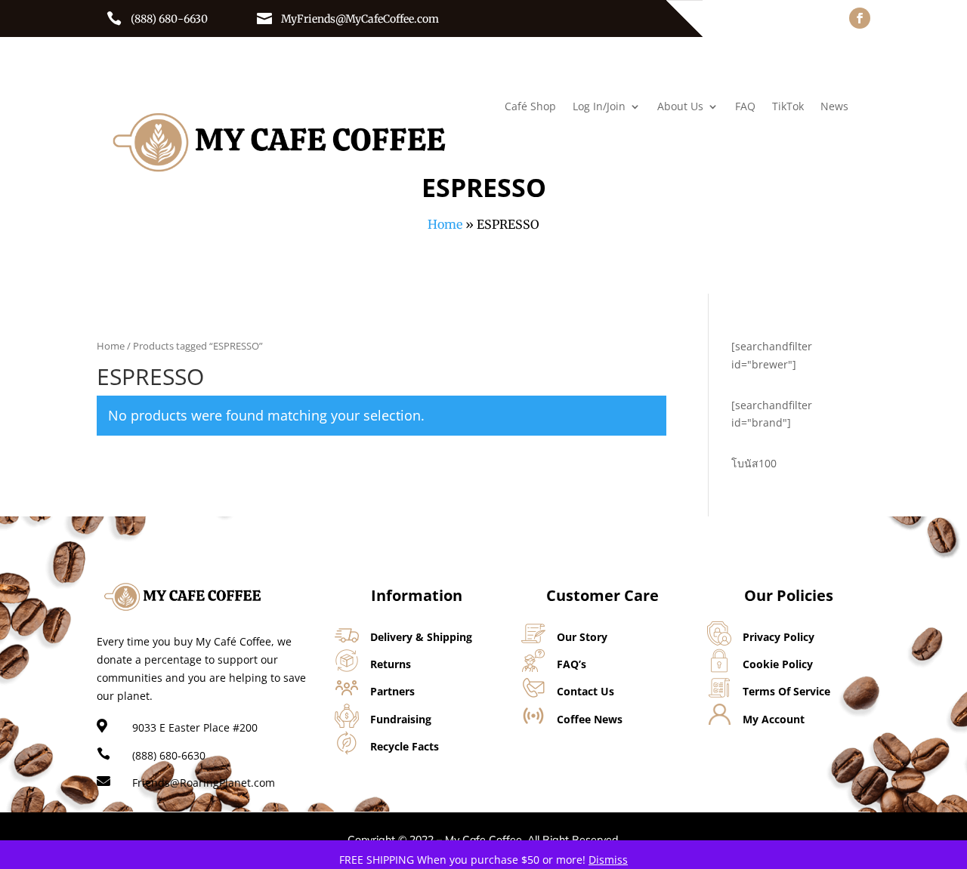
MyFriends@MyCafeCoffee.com (360, 19)
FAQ (745, 107)
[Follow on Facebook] (859, 18)
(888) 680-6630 (169, 19)
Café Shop (530, 107)
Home (445, 224)
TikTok (788, 107)
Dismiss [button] (608, 859)
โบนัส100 (754, 463)
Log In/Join (599, 107)
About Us (680, 107)
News (834, 107)
